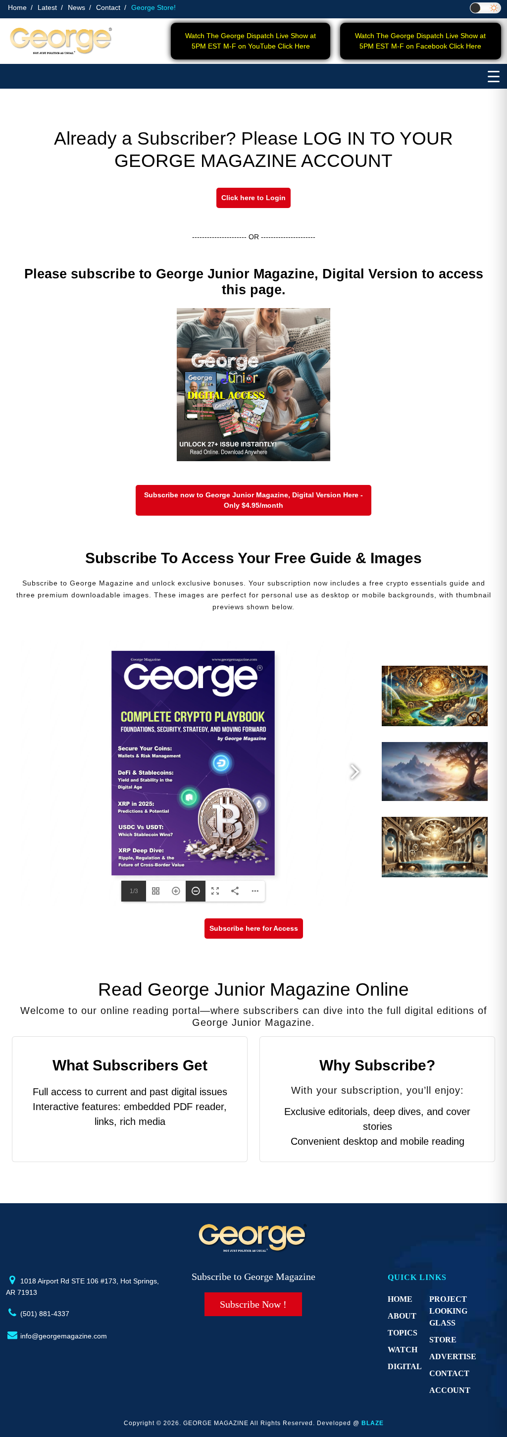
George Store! (153, 7)
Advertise (452, 1356)
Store (442, 1339)
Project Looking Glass (448, 1311)
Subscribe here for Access (253, 928)
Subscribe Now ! (253, 1304)
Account (449, 1390)
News (76, 7)
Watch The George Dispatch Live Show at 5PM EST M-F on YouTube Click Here (250, 41)
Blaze (372, 1423)
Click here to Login (253, 198)
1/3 (134, 891)
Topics (402, 1333)
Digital (405, 1366)
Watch (402, 1349)
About (402, 1316)
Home (17, 7)
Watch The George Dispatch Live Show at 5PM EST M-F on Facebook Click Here (420, 41)
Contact (108, 7)
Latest (47, 7)
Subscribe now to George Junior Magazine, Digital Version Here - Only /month (253, 500)
